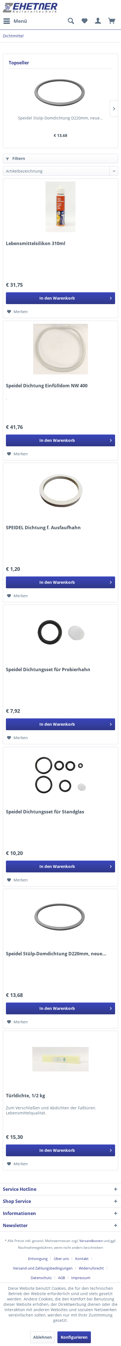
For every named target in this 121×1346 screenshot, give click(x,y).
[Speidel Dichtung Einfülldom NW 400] (60, 349)
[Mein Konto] (98, 21)
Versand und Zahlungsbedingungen (43, 1268)
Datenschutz (41, 1277)
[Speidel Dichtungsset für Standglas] (60, 775)
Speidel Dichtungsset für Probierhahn (48, 670)
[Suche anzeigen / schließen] (70, 21)
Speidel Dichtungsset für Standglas (45, 812)
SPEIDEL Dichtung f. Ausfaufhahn (43, 528)
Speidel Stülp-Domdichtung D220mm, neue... (60, 118)
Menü (20, 21)
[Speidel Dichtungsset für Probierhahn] (60, 633)
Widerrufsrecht (91, 1268)
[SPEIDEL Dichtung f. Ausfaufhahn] (60, 491)
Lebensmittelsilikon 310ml (35, 243)
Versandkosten (91, 1240)
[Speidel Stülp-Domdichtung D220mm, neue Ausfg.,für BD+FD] (60, 92)
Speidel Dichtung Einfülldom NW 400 (47, 386)
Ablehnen (42, 1337)
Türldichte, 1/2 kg (25, 1096)
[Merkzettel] (84, 21)
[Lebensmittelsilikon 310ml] (60, 207)
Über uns (61, 1258)
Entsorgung (38, 1258)
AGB (61, 1277)
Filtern (18, 158)
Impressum (80, 1277)
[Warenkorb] (112, 21)
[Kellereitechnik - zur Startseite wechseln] (30, 8)
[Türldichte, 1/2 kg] (60, 1059)
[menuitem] (15, 21)
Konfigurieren (74, 1337)
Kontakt (82, 1258)
